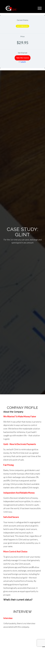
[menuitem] (38, 8)
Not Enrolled (22, 26)
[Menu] (38, 8)
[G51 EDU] (18, 8)
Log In (23, 62)
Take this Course (22, 58)
